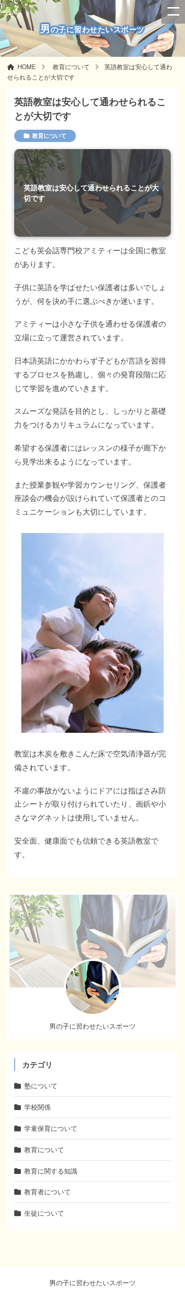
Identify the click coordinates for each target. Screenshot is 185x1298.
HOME (27, 66)
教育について (71, 66)
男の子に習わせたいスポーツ (92, 1282)
